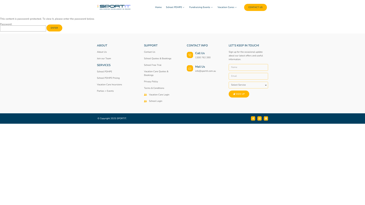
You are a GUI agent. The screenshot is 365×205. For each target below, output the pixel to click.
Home (158, 7)
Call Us (200, 53)
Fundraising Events (199, 7)
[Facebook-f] (253, 118)
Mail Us (200, 67)
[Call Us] (190, 55)
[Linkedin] (266, 118)
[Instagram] (259, 118)
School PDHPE (174, 7)
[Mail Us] (190, 68)
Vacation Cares (226, 7)
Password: (6, 24)
